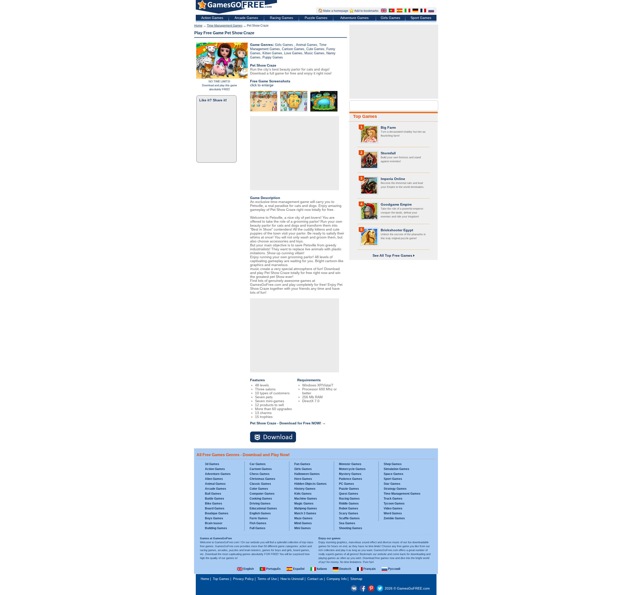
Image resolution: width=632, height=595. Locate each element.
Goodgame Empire (396, 204)
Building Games (216, 528)
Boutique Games (216, 513)
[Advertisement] (294, 153)
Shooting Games (350, 528)
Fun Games (302, 464)
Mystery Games (350, 474)
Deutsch (344, 569)
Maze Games (303, 518)
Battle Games (214, 498)
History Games (305, 488)
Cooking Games (261, 498)
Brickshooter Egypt (397, 230)
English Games (260, 513)
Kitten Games (272, 53)
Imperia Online (393, 179)
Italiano (321, 569)
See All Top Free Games (393, 255)
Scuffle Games (349, 518)
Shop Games (393, 464)
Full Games (257, 528)
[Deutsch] (414, 11)
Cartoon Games (293, 49)
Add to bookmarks (366, 11)
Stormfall (388, 153)
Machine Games (305, 498)
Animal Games (306, 45)
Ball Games (213, 493)
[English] (383, 11)
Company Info (337, 579)
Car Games (258, 464)
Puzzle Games (316, 18)
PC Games (346, 484)
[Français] (422, 11)
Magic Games (304, 503)
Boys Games (214, 518)
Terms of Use (267, 579)
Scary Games (348, 513)
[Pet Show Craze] (276, 437)
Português (273, 569)
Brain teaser (213, 523)
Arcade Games (246, 18)
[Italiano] (406, 11)
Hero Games (303, 479)
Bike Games (213, 503)
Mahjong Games (305, 508)
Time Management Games (224, 25)
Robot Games (348, 508)
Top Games (365, 116)
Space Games (393, 474)
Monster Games (350, 464)
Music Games (314, 53)
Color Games (259, 488)
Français (369, 569)
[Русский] (430, 11)
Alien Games (214, 479)
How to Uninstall (292, 579)
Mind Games (303, 523)
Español (298, 569)
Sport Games (421, 18)
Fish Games (258, 523)
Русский (393, 569)
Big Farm (388, 127)
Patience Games (350, 479)
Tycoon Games (394, 503)
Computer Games (262, 493)
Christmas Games (262, 479)
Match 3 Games (305, 513)
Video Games (393, 508)
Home (198, 25)
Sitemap (356, 579)
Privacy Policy (243, 579)
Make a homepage (335, 11)
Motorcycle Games (352, 469)
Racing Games (281, 18)
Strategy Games (395, 488)
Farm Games (259, 518)
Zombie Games (394, 518)
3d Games (212, 464)
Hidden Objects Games (310, 484)
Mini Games (302, 528)
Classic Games (260, 484)
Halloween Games (307, 474)
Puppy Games (272, 57)
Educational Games (263, 508)
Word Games (393, 513)
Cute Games (315, 49)
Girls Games (390, 18)
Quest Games (348, 493)
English (248, 569)
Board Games (214, 508)
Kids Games (303, 493)
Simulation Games (396, 469)
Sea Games (347, 523)
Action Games (212, 18)
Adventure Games (354, 18)
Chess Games (260, 474)
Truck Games (393, 498)
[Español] (398, 11)
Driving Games (260, 503)
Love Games (293, 53)
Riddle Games (349, 503)
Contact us (315, 579)
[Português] (391, 11)
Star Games (392, 484)
